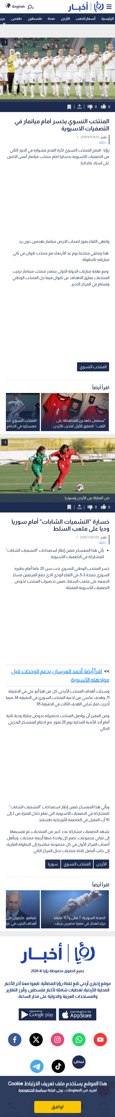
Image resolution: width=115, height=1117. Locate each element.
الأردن (65, 19)
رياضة (102, 142)
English (18, 7)
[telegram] (37, 1066)
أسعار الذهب (85, 19)
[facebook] (14, 1039)
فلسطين (35, 19)
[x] (36, 1039)
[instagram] (57, 1039)
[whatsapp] (79, 1039)
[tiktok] (58, 1066)
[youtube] (100, 1039)
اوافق (57, 1107)
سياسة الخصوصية (32, 1090)
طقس (16, 19)
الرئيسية (107, 19)
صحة (51, 19)
